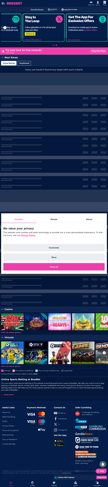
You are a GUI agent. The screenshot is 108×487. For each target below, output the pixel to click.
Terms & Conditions (10, 430)
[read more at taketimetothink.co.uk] (87, 447)
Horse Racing (9, 63)
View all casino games (11, 332)
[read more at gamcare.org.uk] (87, 440)
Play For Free (98, 51)
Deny (54, 257)
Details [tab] (54, 219)
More (35, 374)
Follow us (30, 34)
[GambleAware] (37, 9)
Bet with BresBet (74, 40)
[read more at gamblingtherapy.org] (86, 454)
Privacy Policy (8, 426)
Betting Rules (8, 435)
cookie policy (66, 473)
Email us (62, 413)
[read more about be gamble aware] (83, 434)
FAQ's (4, 421)
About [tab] (89, 219)
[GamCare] (52, 9)
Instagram (62, 430)
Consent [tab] (19, 219)
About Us (6, 412)
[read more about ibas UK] (80, 420)
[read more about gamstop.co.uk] (81, 427)
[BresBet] (14, 3)
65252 (77, 471)
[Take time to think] (69, 9)
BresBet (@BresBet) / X (33, 40)
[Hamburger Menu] (3, 3)
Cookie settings (8, 444)
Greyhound (24, 63)
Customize (54, 247)
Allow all (54, 267)
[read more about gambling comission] (97, 427)
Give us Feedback (9, 439)
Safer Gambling (8, 417)
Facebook (62, 419)
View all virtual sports (10, 366)
